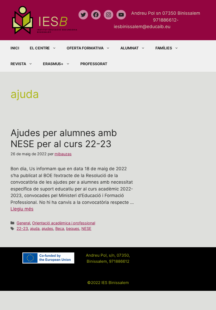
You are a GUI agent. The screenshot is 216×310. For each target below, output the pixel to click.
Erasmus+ (53, 63)
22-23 (22, 228)
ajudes (47, 228)
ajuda (35, 228)
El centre (40, 48)
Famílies (163, 48)
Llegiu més (22, 208)
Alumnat (129, 48)
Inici (15, 48)
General (23, 223)
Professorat (93, 63)
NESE (86, 228)
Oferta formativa (85, 48)
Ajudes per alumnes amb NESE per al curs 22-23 (64, 138)
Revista (18, 63)
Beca (59, 228)
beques (72, 228)
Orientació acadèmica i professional (63, 223)
